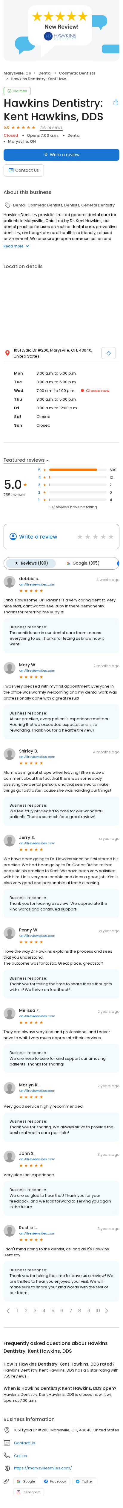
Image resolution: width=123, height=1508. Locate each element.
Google (29, 1481)
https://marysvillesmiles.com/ (43, 1468)
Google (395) (86, 563)
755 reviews (51, 127)
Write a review (64, 155)
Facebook (58, 1481)
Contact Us (27, 170)
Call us (20, 1456)
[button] (106, 1311)
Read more (14, 246)
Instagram (32, 1492)
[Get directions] (108, 353)
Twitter (87, 1481)
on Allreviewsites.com (37, 584)
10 (98, 1310)
